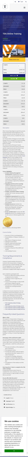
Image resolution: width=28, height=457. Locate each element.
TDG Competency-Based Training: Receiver (15, 309)
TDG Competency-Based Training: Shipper (14, 307)
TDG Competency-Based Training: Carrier (14, 306)
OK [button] (14, 450)
